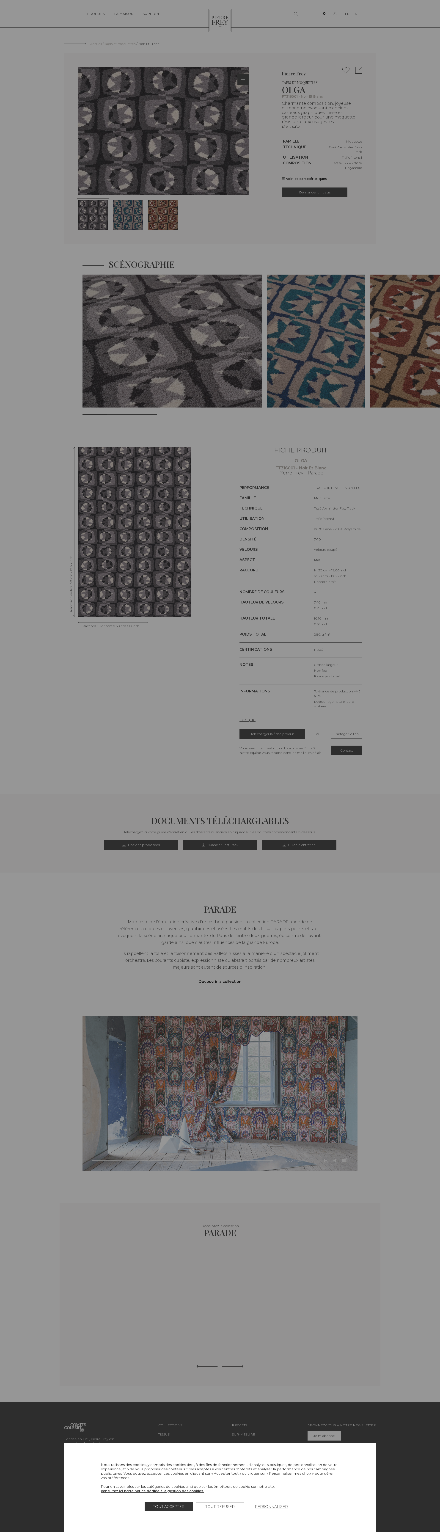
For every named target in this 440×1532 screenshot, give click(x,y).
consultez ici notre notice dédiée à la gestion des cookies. (152, 1491)
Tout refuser (220, 1506)
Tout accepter (168, 1506)
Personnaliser (271, 1506)
